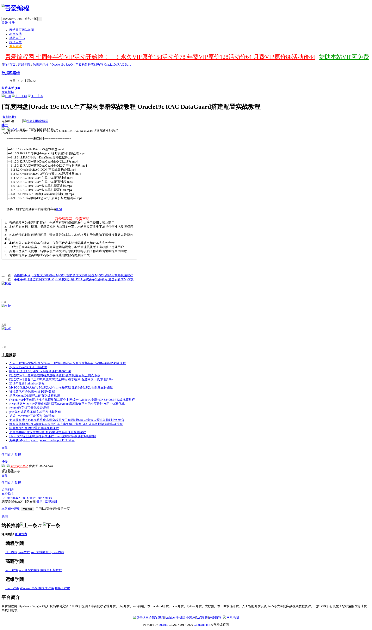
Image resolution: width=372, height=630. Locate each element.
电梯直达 (8, 121)
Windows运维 (29, 588)
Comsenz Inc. (202, 624)
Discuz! (163, 624)
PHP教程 (11, 552)
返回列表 (8, 489)
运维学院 (24, 64)
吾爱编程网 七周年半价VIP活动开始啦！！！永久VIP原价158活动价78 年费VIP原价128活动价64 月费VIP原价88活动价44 (160, 57)
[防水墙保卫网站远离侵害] (224, 617)
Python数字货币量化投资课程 (29, 407)
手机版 (180, 617)
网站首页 (21, 30)
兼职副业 (15, 46)
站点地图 (202, 617)
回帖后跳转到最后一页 (54, 508)
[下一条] (51, 525)
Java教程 (24, 552)
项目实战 (15, 34)
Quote (31, 497)
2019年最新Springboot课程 (27, 383)
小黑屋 (190, 617)
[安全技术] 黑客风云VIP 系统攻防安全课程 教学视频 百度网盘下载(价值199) (61, 379)
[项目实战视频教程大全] (15, 8)
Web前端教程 (40, 552)
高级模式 (8, 494)
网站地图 (232, 617)
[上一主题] (19, 96)
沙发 (5, 461)
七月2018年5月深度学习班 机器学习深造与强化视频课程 (47, 432)
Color (7, 497)
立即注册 (51, 501)
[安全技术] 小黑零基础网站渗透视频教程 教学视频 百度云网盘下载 (54, 375)
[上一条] (28, 525)
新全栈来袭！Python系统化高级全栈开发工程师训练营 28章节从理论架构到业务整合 (66, 420)
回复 (59, 209)
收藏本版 (11, 88)
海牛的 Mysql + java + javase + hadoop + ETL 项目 (42, 440)
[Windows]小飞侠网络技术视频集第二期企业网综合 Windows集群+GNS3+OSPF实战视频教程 (72, 399)
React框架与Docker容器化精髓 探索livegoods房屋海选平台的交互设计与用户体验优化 (67, 403)
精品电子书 (17, 38)
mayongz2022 (19, 466)
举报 (18, 454)
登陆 (5, 22)
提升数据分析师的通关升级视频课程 (34, 428)
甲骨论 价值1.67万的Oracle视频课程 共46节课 (40, 371)
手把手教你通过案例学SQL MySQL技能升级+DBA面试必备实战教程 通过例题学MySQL (74, 279)
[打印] (6, 96)
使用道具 (8, 454)
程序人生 (15, 42)
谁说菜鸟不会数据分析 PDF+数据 (32, 391)
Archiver (170, 617)
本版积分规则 (11, 508)
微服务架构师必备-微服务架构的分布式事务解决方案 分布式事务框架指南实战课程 (66, 424)
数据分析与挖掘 (51, 570)
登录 (39, 501)
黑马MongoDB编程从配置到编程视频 (34, 395)
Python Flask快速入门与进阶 (28, 367)
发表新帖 (8, 92)
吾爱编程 (215, 617)
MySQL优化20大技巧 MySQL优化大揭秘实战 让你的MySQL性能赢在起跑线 (61, 387)
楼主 (5, 125)
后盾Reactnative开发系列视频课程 (32, 416)
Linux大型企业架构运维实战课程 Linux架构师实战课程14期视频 (52, 436)
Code (38, 497)
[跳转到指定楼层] (35, 121)
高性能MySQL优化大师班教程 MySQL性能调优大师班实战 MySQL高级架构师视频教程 (73, 275)
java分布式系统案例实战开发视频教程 (35, 411)
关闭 (5, 516)
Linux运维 (12, 588)
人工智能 (11, 570)
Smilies (47, 497)
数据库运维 (40, 64)
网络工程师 (62, 588)
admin (14, 129)
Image (16, 497)
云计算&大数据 (29, 570)
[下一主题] (35, 96)
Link (23, 497)
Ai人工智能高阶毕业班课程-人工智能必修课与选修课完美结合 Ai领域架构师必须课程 (67, 363)
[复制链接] (9, 117)
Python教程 (56, 552)
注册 (12, 22)
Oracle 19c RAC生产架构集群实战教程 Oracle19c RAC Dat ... (92, 64)
